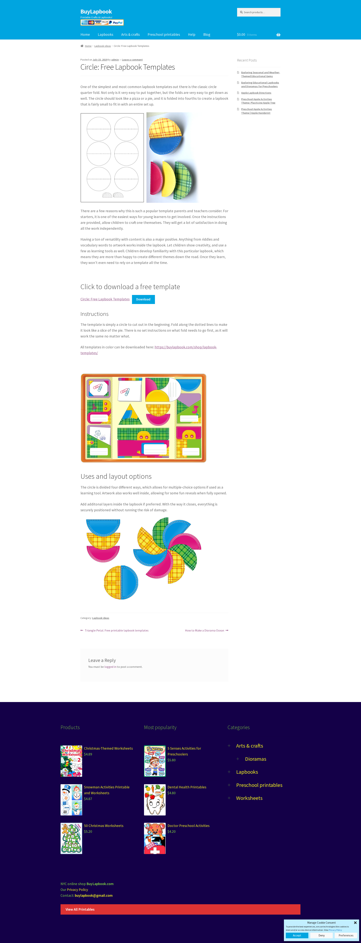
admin (115, 59)
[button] (355, 923)
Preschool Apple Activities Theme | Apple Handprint (256, 111)
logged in (110, 667)
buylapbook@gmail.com (94, 895)
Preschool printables (164, 34)
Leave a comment (132, 59)
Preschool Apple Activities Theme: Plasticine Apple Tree (258, 101)
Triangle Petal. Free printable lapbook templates (117, 630)
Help (191, 34)
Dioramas (255, 758)
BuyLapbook (96, 11)
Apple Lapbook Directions (256, 92)
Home (85, 34)
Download (143, 299)
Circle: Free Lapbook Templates (105, 299)
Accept (297, 935)
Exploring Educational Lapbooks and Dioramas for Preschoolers (260, 84)
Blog (206, 34)
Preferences (346, 935)
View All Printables (80, 909)
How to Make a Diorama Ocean (204, 630)
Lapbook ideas (102, 46)
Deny (322, 935)
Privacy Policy (335, 930)
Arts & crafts (130, 34)
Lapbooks (105, 34)
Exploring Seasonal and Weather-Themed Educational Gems (260, 74)
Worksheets (249, 798)
